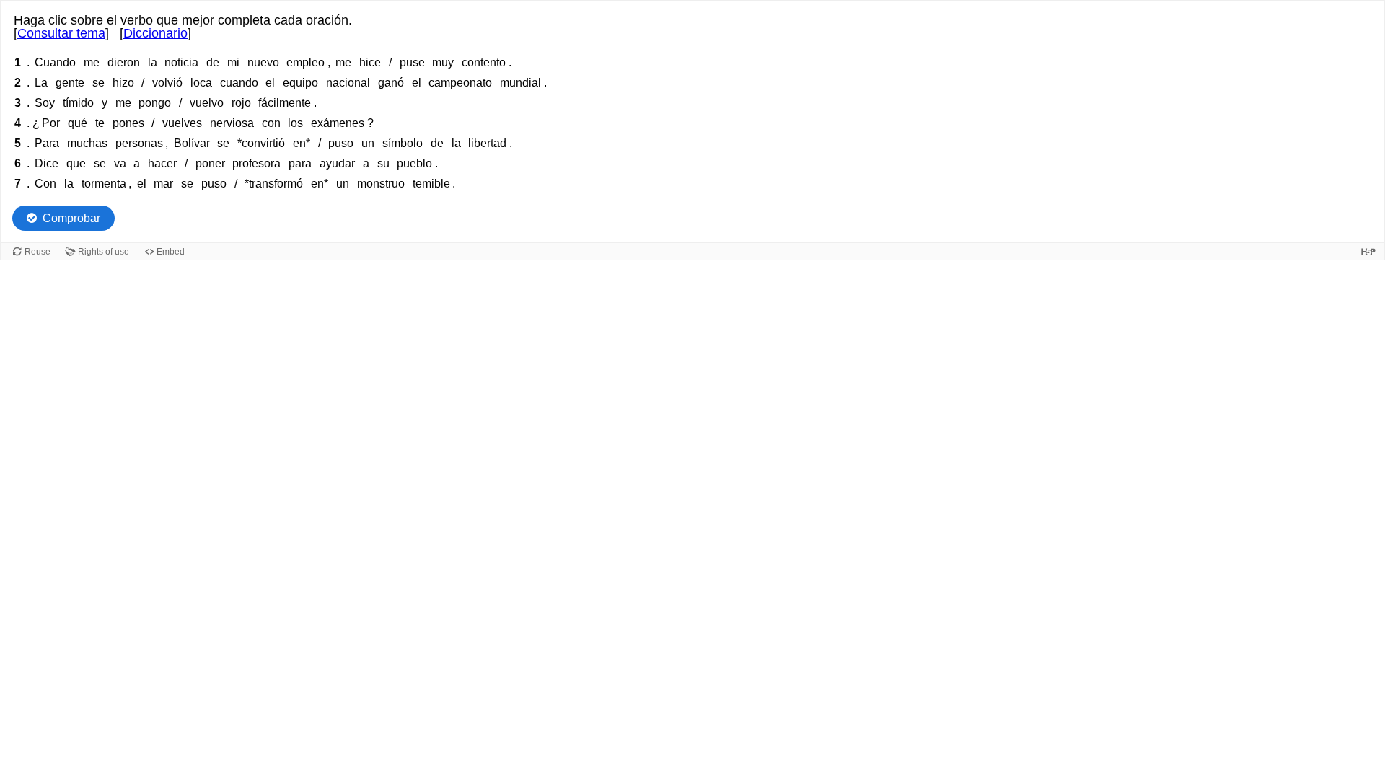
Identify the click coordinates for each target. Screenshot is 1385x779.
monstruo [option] (381, 183)
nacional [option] (348, 82)
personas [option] (139, 143)
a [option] (136, 163)
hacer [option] (162, 163)
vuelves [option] (182, 123)
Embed (171, 252)
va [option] (120, 163)
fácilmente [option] (284, 103)
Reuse (37, 252)
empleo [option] (305, 62)
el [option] (270, 82)
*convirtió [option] (261, 143)
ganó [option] (391, 82)
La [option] (41, 82)
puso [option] (340, 143)
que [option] (76, 163)
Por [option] (51, 123)
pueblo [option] (414, 163)
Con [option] (45, 183)
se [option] (98, 82)
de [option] (212, 62)
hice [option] (370, 62)
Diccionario (155, 33)
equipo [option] (300, 82)
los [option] (295, 123)
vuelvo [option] (207, 103)
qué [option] (77, 123)
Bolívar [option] (192, 143)
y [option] (104, 103)
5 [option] (17, 143)
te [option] (100, 123)
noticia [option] (181, 62)
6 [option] (17, 163)
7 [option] (17, 183)
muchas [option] (87, 143)
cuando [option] (239, 82)
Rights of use (103, 252)
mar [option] (163, 183)
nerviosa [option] (232, 123)
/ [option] (390, 62)
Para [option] (47, 143)
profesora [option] (256, 163)
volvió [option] (167, 82)
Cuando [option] (55, 62)
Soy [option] (45, 103)
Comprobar (71, 218)
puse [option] (412, 62)
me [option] (92, 62)
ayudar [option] (337, 163)
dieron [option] (123, 62)
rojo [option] (241, 103)
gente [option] (70, 82)
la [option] (152, 62)
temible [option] (431, 183)
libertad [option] (487, 143)
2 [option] (17, 82)
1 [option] (17, 62)
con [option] (271, 123)
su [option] (383, 163)
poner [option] (210, 163)
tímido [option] (78, 103)
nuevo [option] (263, 62)
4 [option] (17, 123)
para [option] (300, 163)
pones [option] (128, 123)
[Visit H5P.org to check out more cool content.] (1368, 251)
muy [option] (443, 62)
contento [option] (484, 62)
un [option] (367, 143)
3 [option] (17, 103)
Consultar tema (61, 33)
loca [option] (201, 82)
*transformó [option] (274, 183)
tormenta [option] (104, 183)
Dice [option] (46, 163)
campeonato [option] (460, 82)
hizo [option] (123, 82)
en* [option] (301, 143)
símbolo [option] (402, 143)
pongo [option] (154, 103)
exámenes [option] (337, 123)
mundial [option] (520, 82)
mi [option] (233, 62)
